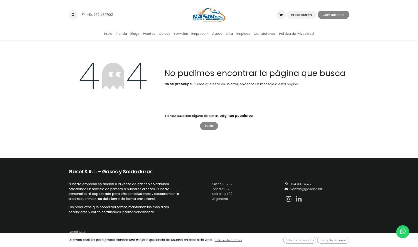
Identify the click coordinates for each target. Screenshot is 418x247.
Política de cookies (228, 240)
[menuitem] (108, 34)
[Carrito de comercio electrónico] (281, 14)
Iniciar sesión (301, 14)
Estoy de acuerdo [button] (333, 240)
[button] (73, 14)
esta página (288, 84)
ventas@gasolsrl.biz (306, 189)
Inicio (209, 125)
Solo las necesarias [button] (300, 240)
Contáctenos (333, 14)
